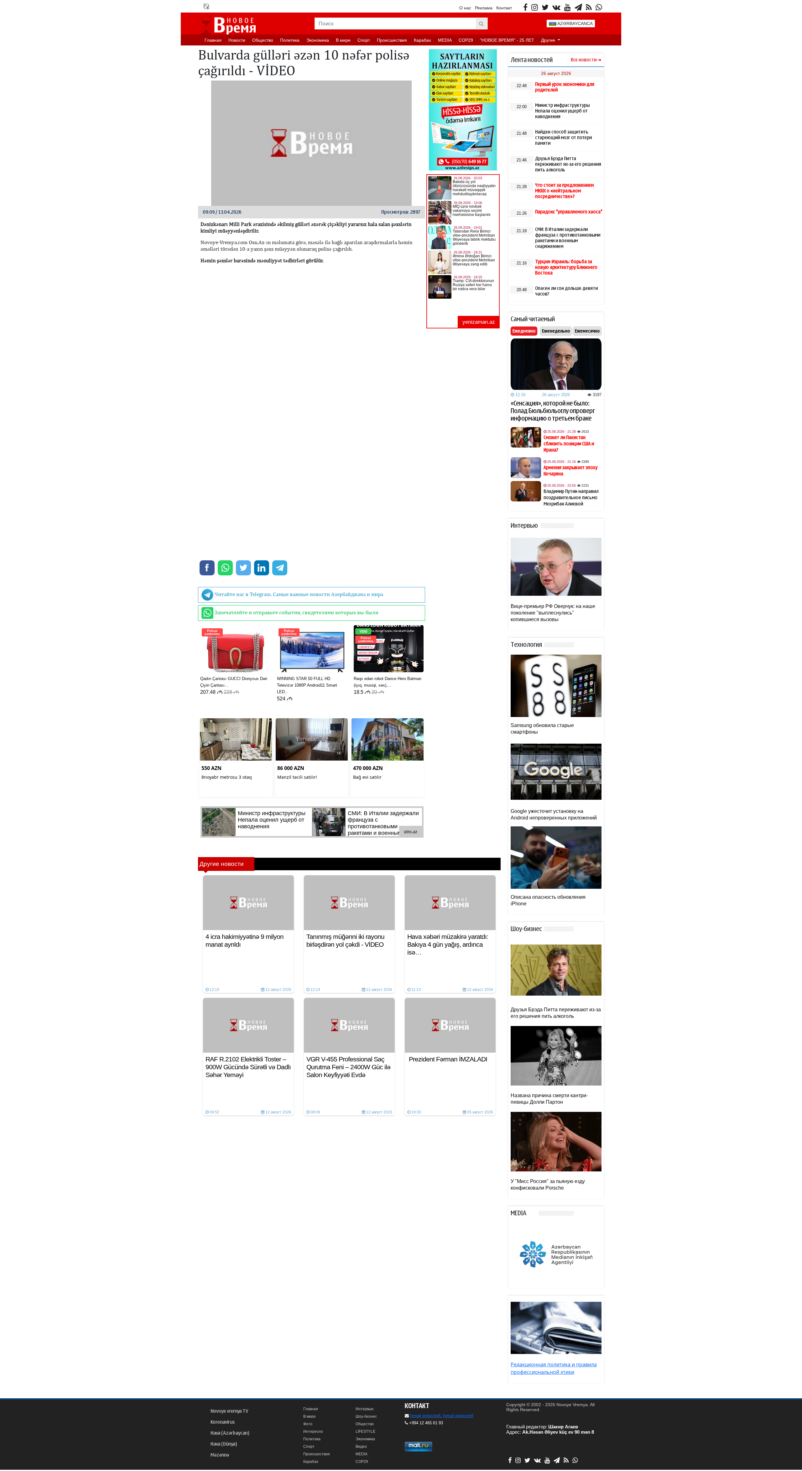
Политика (289, 40)
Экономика (317, 40)
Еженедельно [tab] (556, 331)
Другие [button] (548, 40)
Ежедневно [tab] (524, 331)
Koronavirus (223, 1422)
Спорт (363, 40)
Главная (213, 40)
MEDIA (445, 40)
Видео (361, 1446)
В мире (343, 40)
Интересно (313, 1431)
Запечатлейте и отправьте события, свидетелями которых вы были (295, 612)
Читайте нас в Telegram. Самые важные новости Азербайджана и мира (298, 594)
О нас (465, 7)
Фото (307, 1424)
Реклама (483, 7)
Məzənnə (220, 1455)
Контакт (504, 7)
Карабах (422, 40)
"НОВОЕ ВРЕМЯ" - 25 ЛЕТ (507, 40)
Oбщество (262, 40)
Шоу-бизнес (366, 1416)
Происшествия (392, 40)
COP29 (466, 40)
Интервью (364, 1409)
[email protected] (425, 1415)
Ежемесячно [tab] (587, 331)
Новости (236, 40)
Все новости (583, 60)
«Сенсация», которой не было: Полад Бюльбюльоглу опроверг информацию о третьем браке (553, 410)
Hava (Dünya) (224, 1444)
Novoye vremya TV (229, 1411)
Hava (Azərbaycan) (230, 1433)
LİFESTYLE (365, 1431)
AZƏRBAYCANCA (574, 23)
